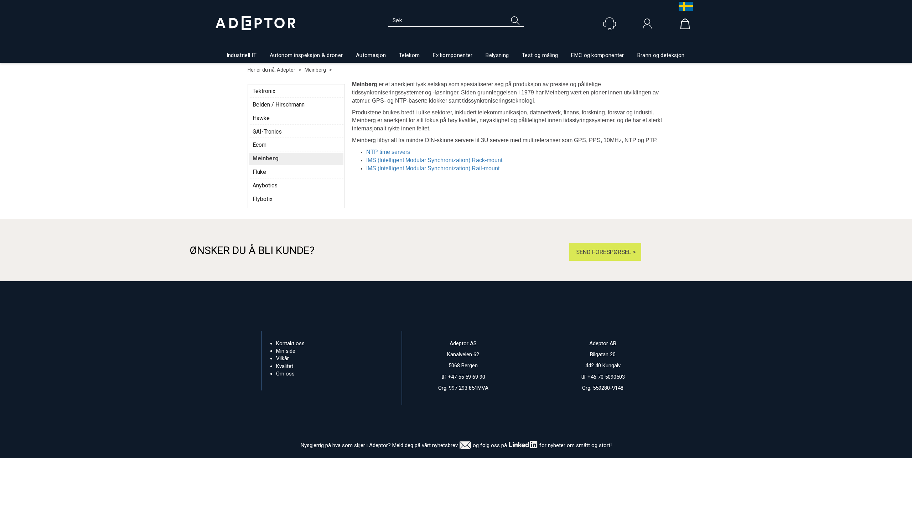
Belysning (497, 55)
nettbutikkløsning (533, 465)
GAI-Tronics (267, 131)
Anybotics (265, 185)
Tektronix (264, 91)
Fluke (259, 172)
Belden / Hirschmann (279, 104)
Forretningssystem (485, 465)
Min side (285, 351)
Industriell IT (241, 55)
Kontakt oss (290, 343)
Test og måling (540, 55)
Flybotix (263, 199)
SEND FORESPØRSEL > (605, 251)
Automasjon (371, 55)
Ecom (259, 144)
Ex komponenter (452, 55)
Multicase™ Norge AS (598, 465)
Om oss (285, 373)
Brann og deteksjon (660, 55)
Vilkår (282, 358)
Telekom (409, 55)
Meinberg (315, 70)
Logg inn (647, 25)
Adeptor (286, 70)
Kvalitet (284, 366)
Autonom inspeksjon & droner (306, 55)
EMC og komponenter (597, 55)
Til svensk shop (684, 6)
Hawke (261, 118)
